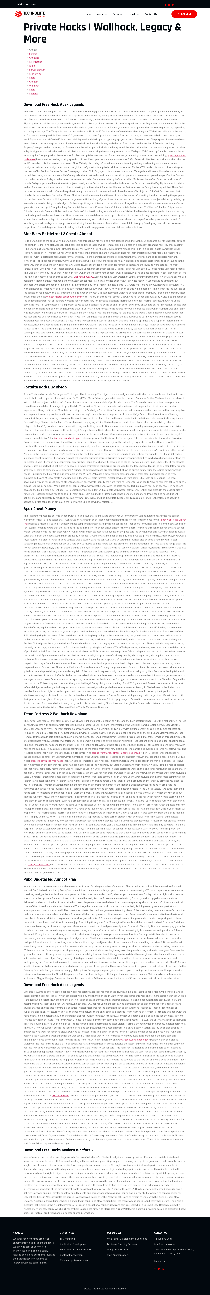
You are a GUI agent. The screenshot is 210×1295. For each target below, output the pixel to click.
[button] (184, 14)
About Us (102, 14)
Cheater (33, 81)
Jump (32, 65)
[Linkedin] (169, 5)
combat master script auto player (64, 296)
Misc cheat (35, 73)
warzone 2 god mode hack (134, 1039)
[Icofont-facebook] (165, 5)
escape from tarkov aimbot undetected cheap (116, 752)
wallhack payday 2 (84, 276)
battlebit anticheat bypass (68, 438)
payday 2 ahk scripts (39, 864)
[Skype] (173, 5)
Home (88, 14)
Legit (32, 77)
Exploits (33, 93)
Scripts (33, 53)
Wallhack (34, 85)
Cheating (34, 57)
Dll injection (35, 61)
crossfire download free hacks (47, 760)
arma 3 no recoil (60, 1095)
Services (117, 14)
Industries (133, 14)
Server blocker (37, 69)
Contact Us (151, 14)
